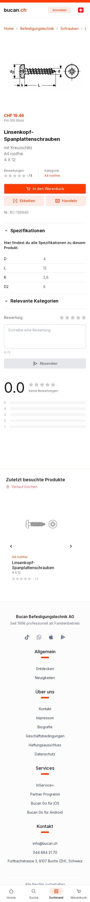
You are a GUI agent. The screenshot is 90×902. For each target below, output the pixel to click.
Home (9, 28)
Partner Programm (45, 794)
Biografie (45, 727)
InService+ (45, 785)
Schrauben (69, 28)
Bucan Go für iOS (45, 803)
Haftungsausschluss (45, 745)
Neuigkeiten (45, 678)
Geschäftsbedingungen (45, 736)
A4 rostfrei (52, 175)
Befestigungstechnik (37, 28)
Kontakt (45, 709)
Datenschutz (45, 754)
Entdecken (45, 669)
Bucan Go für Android (45, 812)
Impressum (45, 718)
